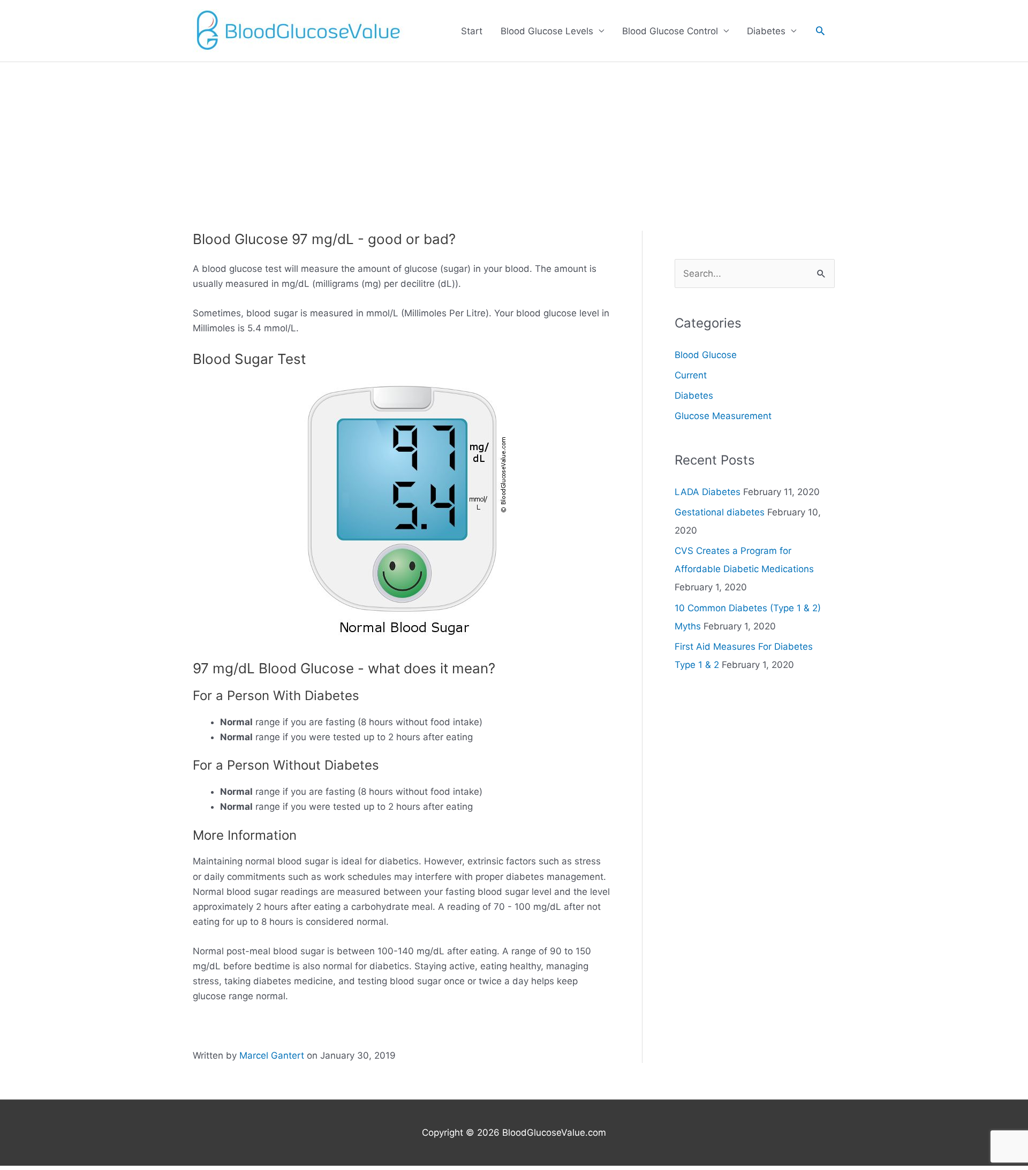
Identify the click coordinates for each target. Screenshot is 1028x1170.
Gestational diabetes (720, 512)
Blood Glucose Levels (547, 31)
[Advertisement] (514, 142)
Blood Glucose (706, 355)
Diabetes (766, 31)
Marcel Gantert (271, 1055)
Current (691, 375)
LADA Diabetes (707, 492)
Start (471, 31)
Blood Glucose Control (670, 31)
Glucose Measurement (723, 416)
